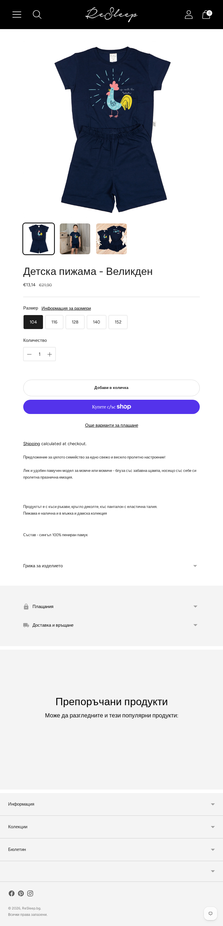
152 (118, 322)
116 (54, 322)
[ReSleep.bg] (111, 14)
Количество (35, 340)
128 (75, 322)
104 (33, 322)
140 (96, 322)
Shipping (31, 443)
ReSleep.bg (31, 908)
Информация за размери (66, 308)
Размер (30, 308)
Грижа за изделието (43, 565)
